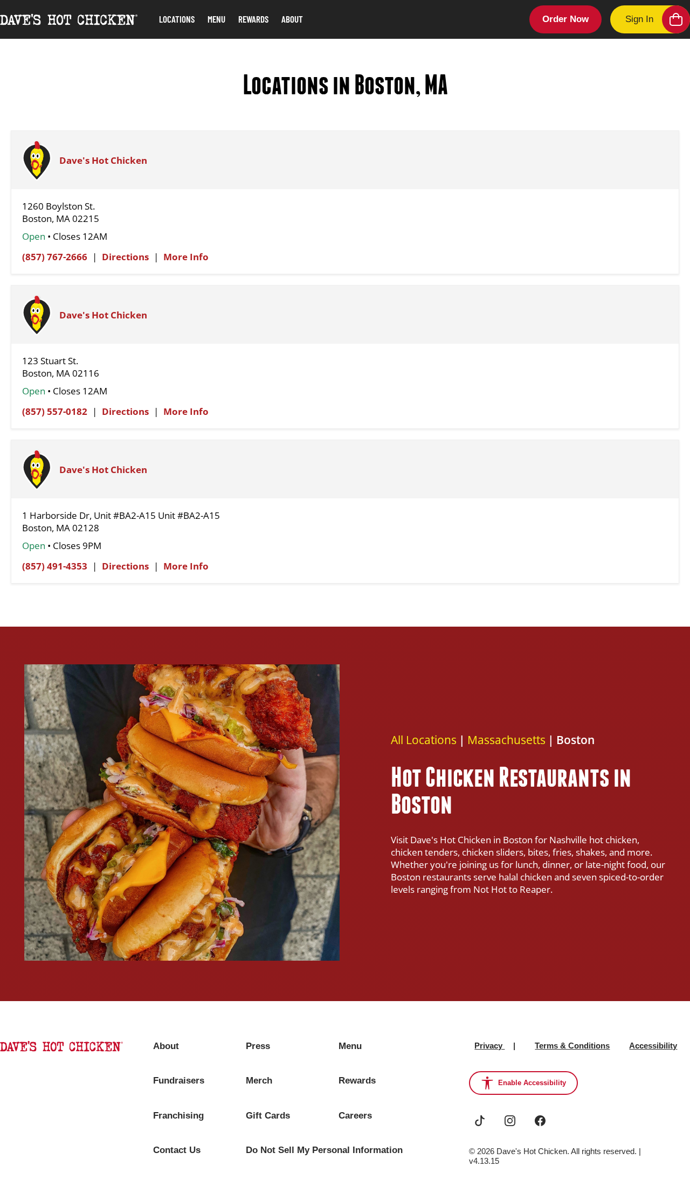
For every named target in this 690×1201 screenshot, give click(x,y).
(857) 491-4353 (54, 566)
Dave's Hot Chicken (103, 160)
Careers (355, 1115)
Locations (177, 18)
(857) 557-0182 (54, 411)
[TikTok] (479, 1120)
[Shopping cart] (676, 19)
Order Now (565, 19)
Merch (259, 1080)
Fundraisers (178, 1080)
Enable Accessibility (532, 1083)
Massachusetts (506, 739)
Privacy (489, 1045)
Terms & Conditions (572, 1045)
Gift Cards (268, 1115)
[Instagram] (510, 1120)
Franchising (178, 1115)
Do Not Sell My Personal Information (324, 1150)
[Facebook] (540, 1120)
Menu (216, 18)
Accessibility (653, 1045)
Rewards (253, 18)
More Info (186, 257)
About (292, 18)
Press (258, 1046)
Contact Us (177, 1150)
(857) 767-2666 (54, 257)
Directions (125, 257)
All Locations (424, 739)
